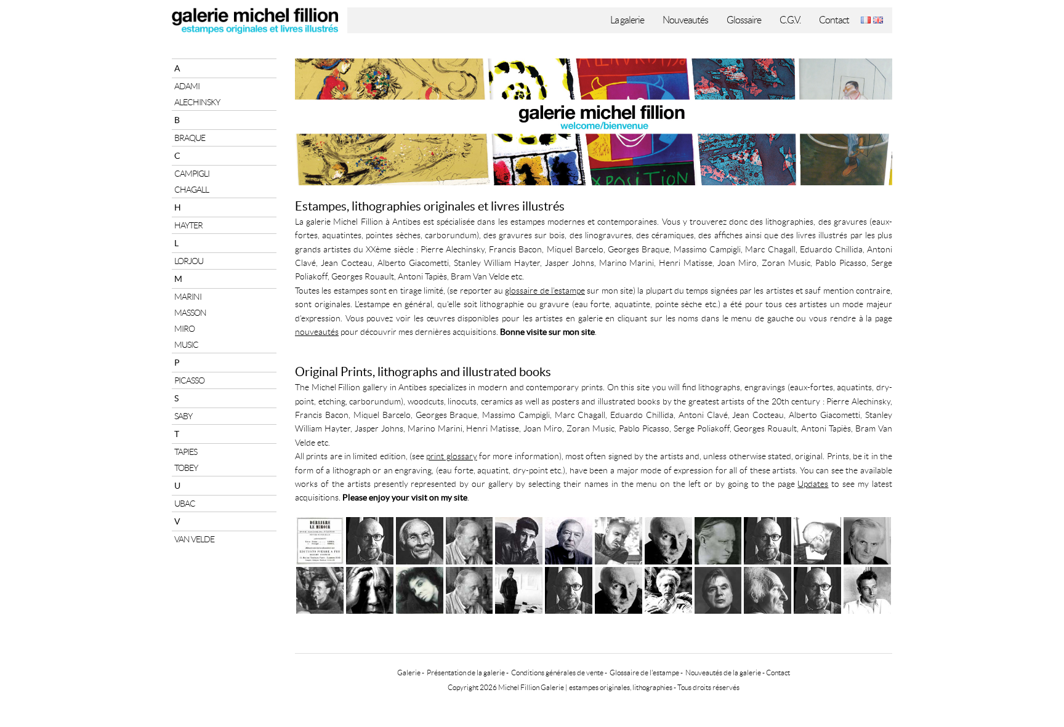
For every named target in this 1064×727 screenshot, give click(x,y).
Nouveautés (685, 20)
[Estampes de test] (369, 539)
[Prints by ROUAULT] (469, 589)
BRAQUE (189, 138)
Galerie (409, 673)
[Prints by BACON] (718, 589)
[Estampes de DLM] (320, 539)
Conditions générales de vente (557, 673)
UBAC (184, 503)
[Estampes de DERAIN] (718, 539)
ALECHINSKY (197, 102)
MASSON (190, 313)
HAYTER (188, 225)
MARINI (187, 297)
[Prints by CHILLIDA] (767, 589)
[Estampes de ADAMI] (518, 539)
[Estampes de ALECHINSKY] (767, 539)
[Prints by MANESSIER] (320, 589)
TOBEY (186, 468)
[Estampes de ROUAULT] (469, 539)
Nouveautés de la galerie (723, 673)
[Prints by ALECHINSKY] (568, 589)
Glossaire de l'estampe (644, 673)
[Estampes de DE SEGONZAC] (618, 539)
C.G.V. (790, 20)
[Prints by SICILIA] (518, 589)
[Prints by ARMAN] (618, 589)
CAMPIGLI (191, 174)
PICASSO (189, 380)
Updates (812, 484)
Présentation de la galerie (466, 673)
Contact (834, 20)
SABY (183, 416)
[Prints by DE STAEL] (867, 589)
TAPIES (185, 452)
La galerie (627, 20)
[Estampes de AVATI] (867, 539)
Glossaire (744, 20)
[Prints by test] (817, 589)
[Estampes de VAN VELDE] (419, 539)
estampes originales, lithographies (620, 687)
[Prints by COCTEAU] (668, 589)
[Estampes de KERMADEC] (817, 539)
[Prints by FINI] (419, 589)
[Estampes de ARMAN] (668, 539)
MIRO (184, 329)
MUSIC (186, 345)
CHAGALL (191, 190)
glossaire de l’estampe (545, 290)
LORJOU (188, 261)
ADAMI (187, 86)
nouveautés (317, 332)
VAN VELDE (194, 539)
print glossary (451, 456)
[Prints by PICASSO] (369, 589)
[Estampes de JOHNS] (568, 539)
